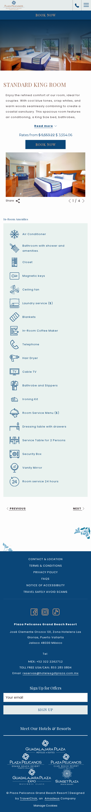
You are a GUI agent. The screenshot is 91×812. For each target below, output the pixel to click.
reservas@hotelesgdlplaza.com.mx (51, 673)
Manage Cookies (45, 806)
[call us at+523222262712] (77, 5)
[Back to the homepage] (14, 5)
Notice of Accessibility (45, 585)
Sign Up (45, 709)
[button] (45, 174)
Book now (46, 15)
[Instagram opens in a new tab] (45, 611)
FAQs (45, 579)
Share (10, 201)
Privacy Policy (45, 572)
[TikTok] (56, 611)
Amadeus (52, 798)
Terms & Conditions (45, 566)
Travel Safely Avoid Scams (45, 592)
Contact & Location (45, 559)
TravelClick (28, 798)
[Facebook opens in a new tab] (34, 611)
